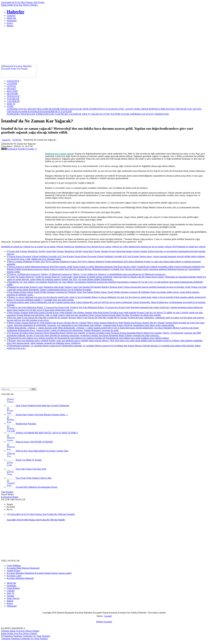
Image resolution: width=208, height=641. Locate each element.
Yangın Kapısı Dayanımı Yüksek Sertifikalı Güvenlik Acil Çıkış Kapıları (106, 256)
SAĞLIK (77, 109)
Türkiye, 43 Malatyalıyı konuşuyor (56, 274)
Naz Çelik (20, 469)
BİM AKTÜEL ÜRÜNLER (174, 109)
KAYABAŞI (34, 111)
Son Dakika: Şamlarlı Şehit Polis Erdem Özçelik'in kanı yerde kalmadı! (105, 312)
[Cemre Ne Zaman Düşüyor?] (20, 277)
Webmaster (12, 20)
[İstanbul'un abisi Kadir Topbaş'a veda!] (25, 287)
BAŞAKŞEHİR (47, 111)
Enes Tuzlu (21, 478)
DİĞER (145, 109)
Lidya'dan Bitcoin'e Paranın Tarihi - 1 (51, 414)
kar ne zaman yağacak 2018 (164, 246)
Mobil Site (11, 18)
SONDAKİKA (14, 114)
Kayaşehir (23, 111)
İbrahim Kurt (21, 423)
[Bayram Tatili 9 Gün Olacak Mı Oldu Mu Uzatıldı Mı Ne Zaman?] (37, 317)
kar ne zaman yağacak (53, 246)
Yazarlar (10, 596)
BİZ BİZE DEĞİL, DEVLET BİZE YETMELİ (56, 432)
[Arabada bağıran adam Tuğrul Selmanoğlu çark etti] (31, 302)
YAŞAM (110, 109)
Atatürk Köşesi (13, 570)
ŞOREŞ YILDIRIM (25, 432)
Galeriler (11, 590)
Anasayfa (11, 15)
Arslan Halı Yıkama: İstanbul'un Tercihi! (64, 251)
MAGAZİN (12, 91)
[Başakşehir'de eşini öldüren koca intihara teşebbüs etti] (32, 338)
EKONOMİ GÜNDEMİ (41, 442)
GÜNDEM (12, 83)
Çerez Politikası (14, 565)
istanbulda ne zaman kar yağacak (16, 246)
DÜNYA (101, 109)
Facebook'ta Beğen (9, 497)
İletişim (10, 25)
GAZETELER (61, 114)
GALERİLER (13, 101)
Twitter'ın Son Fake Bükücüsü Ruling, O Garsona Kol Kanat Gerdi (100, 307)
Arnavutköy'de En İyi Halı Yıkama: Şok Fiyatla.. (23, 2)
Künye (10, 23)
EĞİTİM (93, 109)
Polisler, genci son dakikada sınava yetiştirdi (68, 340)
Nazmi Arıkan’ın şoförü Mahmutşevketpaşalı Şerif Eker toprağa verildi (104, 266)
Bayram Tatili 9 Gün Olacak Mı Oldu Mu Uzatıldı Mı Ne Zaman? (98, 317)
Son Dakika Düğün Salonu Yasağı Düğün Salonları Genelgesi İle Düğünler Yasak (119, 292)
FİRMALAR (139, 114)
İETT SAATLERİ (63, 111)
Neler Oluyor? (13, 598)
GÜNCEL (11, 86)
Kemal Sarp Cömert (25, 414)
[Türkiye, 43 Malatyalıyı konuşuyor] (23, 274)
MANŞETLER (28, 114)
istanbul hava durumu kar (140, 246)
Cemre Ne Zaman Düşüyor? (47, 277)
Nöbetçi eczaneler (104, 621)
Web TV (11, 593)
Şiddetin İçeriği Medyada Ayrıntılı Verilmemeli (48, 405)
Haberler (15, 11)
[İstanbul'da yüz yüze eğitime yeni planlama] (27, 282)
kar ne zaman (37, 246)
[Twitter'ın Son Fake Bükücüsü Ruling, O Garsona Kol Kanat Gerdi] (38, 307)
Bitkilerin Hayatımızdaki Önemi (43, 487)
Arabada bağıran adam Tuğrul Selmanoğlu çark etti (78, 302)
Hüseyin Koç (22, 451)
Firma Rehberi (13, 588)
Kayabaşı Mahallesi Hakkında (20, 578)
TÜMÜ (10, 106)
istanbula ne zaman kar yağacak (191, 246)
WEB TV (11, 104)
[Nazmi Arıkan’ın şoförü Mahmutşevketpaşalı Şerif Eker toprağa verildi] (39, 266)
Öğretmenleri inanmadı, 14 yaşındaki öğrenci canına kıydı (87, 345)
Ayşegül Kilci (22, 487)
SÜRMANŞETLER (45, 114)
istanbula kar (80, 246)
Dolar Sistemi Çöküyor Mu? (39, 478)
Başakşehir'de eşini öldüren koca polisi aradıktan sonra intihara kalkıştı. (137, 338)
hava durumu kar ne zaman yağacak (103, 246)
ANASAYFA (13, 81)
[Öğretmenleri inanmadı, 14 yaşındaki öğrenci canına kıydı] (34, 345)
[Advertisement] (156, 71)
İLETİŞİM (115, 114)
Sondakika (11, 585)
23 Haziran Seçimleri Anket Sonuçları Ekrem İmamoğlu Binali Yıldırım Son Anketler (124, 333)
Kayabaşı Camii (14, 575)
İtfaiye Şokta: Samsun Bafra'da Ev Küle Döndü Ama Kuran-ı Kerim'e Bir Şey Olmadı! (126, 322)
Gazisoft (108, 616)
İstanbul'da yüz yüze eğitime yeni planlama (67, 282)
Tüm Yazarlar (7, 492)
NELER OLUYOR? (100, 114)
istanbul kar (69, 246)
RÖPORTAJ (155, 109)
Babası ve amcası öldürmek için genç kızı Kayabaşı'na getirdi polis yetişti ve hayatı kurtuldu (132, 297)
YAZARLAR (13, 99)
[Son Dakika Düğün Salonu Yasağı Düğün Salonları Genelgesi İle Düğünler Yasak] (44, 292)
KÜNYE (150, 114)
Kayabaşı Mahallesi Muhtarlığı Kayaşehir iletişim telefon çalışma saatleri (39, 573)
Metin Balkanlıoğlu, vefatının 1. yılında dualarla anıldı (82, 328)
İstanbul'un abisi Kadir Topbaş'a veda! (61, 287)
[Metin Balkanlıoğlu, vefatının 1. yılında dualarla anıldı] (32, 328)
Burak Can (21, 460)
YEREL (137, 109)
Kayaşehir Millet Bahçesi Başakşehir (23, 568)
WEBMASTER (161, 114)
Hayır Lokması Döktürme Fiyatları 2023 (64, 261)
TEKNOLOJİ (13, 96)
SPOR (85, 109)
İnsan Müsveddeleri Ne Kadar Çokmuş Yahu (48, 451)
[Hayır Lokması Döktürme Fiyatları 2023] (26, 261)
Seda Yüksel (21, 405)
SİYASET (11, 88)
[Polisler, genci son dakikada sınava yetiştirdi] (27, 340)
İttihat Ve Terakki (34, 460)
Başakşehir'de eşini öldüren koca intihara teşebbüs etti (81, 338)
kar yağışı (123, 246)
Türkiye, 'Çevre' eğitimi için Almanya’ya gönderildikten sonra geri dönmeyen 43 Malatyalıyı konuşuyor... (119, 274)
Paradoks (32, 423)
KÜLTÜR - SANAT (123, 109)
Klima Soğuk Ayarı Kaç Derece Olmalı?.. (19, 5)
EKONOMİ (12, 93)
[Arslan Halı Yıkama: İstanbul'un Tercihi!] (26, 251)
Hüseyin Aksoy (23, 442)
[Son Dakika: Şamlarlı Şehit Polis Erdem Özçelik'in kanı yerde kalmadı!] (40, 312)
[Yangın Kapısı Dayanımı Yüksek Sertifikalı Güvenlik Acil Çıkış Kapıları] (40, 256)
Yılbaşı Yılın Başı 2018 (35, 469)
